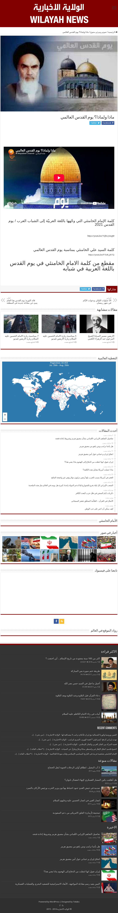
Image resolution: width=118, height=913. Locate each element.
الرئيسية (112, 32)
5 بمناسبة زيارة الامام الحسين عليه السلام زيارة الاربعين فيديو (59, 337)
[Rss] (61, 621)
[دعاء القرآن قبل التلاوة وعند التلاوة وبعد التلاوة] (109, 702)
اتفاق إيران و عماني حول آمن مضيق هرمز (80, 859)
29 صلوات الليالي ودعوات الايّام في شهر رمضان (97, 300)
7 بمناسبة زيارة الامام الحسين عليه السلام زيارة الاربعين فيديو (21, 337)
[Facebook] (56, 621)
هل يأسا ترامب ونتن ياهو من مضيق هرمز (80, 846)
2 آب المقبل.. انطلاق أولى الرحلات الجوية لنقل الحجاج (74, 767)
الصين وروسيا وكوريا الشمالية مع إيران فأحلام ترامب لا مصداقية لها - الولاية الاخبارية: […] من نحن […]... (74, 735)
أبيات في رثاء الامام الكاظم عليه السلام (81, 714)
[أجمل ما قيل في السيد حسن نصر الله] (109, 687)
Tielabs (76, 902)
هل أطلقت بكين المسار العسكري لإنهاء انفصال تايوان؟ (91, 780)
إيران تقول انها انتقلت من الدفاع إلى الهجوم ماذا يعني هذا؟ (72, 871)
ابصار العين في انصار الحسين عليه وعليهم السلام (76, 800)
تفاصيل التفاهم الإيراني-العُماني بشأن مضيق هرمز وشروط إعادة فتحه (66, 834)
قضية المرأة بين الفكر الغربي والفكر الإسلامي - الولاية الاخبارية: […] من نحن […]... (83, 744)
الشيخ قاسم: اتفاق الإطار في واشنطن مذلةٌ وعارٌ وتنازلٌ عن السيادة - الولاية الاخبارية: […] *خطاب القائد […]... (71, 749)
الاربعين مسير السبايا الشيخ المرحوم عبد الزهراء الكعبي (101, 337)
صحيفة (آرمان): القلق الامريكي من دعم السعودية (76, 812)
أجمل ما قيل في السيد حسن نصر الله (82, 683)
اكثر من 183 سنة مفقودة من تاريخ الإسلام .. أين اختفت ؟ (73, 658)
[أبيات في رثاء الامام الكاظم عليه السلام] (109, 718)
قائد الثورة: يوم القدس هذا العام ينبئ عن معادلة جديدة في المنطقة (22, 300)
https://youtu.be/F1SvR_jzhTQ (101, 255)
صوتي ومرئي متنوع (98, 32)
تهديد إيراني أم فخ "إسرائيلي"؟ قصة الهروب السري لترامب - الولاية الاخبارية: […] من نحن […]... (77, 739)
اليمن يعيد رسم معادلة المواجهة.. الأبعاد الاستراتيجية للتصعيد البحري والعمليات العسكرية (57, 884)
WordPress (54, 902)
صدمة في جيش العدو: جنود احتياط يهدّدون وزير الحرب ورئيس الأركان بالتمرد (63, 788)
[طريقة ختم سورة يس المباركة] (109, 675)
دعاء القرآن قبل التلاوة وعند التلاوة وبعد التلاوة (78, 695)
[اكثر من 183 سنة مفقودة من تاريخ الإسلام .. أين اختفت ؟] (109, 662)
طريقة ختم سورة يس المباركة (85, 671)
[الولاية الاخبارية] (59, 7)
